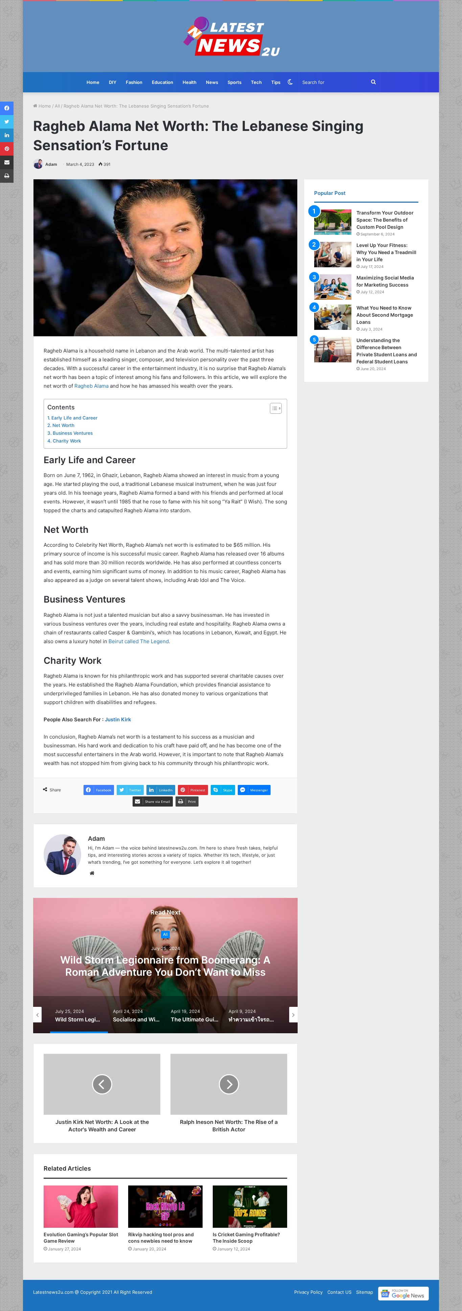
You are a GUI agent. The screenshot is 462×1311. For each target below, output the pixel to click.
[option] (165, 965)
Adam (51, 164)
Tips (275, 82)
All (57, 106)
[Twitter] (7, 122)
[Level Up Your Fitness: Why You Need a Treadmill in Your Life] (332, 254)
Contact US (339, 1292)
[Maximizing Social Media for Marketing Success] (332, 287)
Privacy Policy (308, 1292)
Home (93, 82)
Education (162, 82)
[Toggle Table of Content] (272, 408)
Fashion (134, 82)
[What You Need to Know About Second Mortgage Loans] (332, 317)
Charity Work (67, 441)
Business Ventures (73, 433)
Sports (234, 82)
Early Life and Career (74, 418)
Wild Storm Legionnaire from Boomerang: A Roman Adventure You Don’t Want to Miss (165, 966)
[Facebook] (7, 108)
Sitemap (364, 1292)
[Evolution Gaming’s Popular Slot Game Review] (81, 1206)
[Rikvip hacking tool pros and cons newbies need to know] (165, 1206)
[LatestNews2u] (231, 37)
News (212, 82)
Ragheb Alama (91, 386)
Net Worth (63, 425)
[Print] (7, 176)
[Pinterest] (7, 149)
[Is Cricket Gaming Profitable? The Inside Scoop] (250, 1206)
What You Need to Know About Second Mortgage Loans (384, 315)
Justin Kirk (118, 719)
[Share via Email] (7, 162)
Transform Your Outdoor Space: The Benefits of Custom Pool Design (385, 220)
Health (190, 82)
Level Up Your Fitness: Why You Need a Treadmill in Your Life (386, 252)
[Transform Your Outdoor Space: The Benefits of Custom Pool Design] (332, 222)
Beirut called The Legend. (139, 641)
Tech (256, 82)
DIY (112, 82)
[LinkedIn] (7, 135)
